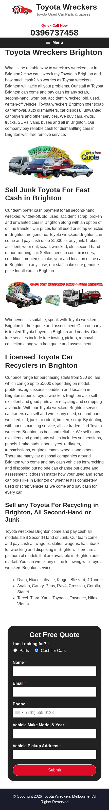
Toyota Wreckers (66, 7)
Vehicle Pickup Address (37, 746)
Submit (54, 770)
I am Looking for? (31, 644)
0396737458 (54, 32)
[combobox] (19, 712)
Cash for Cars (53, 650)
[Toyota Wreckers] (22, 9)
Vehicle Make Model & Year (40, 725)
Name (19, 662)
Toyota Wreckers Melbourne (66, 796)
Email (19, 683)
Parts (24, 650)
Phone (20, 704)
